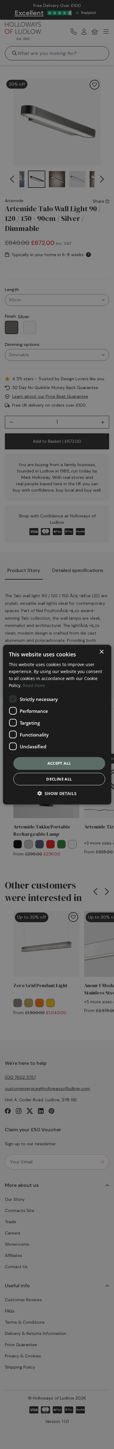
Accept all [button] (59, 763)
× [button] (101, 651)
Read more (34, 685)
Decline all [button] (59, 779)
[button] (57, 793)
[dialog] (57, 724)
